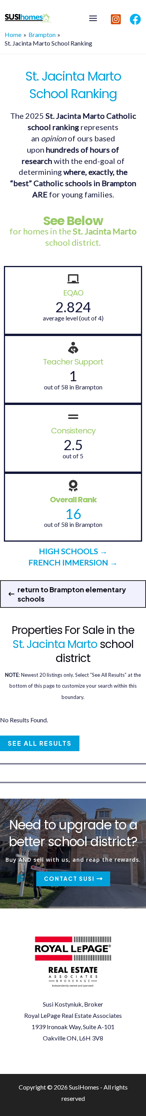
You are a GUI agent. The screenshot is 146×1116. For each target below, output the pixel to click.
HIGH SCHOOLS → (73, 551)
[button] (73, 593)
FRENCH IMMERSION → (73, 562)
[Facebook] (135, 19)
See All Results (40, 743)
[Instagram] (115, 19)
